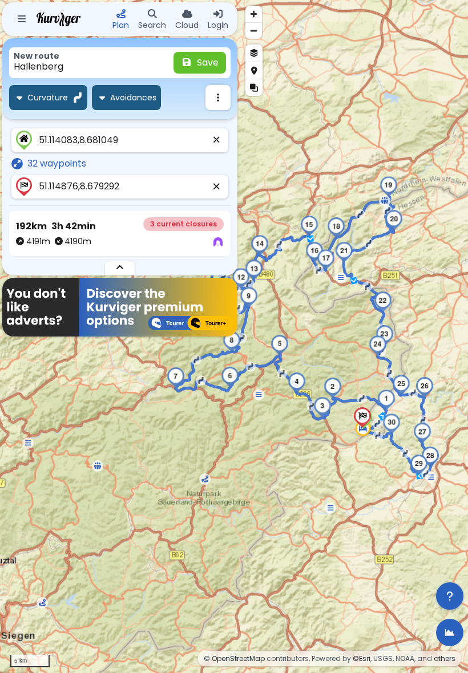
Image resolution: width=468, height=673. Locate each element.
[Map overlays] (254, 87)
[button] (386, 400)
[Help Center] (449, 596)
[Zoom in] (253, 14)
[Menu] (21, 19)
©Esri (361, 658)
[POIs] (254, 70)
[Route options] (218, 97)
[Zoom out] (253, 30)
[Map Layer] (254, 53)
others (444, 658)
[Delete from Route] (216, 140)
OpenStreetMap (238, 658)
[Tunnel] (218, 242)
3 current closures (183, 224)
